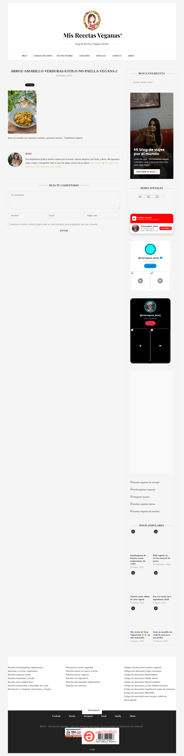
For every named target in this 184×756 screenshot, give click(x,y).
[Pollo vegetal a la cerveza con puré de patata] (163, 542)
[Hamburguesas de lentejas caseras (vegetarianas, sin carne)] (140, 542)
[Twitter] (144, 56)
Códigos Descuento (42, 56)
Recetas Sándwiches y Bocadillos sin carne (28, 685)
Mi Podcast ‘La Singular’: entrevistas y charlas (29, 689)
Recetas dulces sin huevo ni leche (82, 671)
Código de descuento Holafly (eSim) (141, 678)
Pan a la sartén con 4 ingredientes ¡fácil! (162, 598)
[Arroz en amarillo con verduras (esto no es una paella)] (163, 618)
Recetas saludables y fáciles (21, 678)
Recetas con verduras (76, 685)
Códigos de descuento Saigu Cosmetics (142, 671)
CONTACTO (117, 56)
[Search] (160, 56)
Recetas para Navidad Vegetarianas (83, 682)
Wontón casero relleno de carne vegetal (140, 598)
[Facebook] (141, 56)
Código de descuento (134, 685)
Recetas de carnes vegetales (79, 667)
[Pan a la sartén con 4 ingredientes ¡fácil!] (163, 583)
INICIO (24, 56)
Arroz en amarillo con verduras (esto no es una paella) (162, 635)
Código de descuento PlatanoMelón (140, 674)
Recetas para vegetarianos (20, 682)
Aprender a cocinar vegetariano (23, 671)
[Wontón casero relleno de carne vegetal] (140, 583)
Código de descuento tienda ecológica (142, 682)
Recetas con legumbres (77, 678)
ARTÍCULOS (101, 56)
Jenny (28, 154)
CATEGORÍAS (84, 56)
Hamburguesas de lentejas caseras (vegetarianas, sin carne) (138, 559)
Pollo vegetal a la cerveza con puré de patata (161, 558)
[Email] (150, 56)
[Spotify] (153, 56)
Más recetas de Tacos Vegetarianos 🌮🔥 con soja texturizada (140, 635)
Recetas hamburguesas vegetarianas (25, 667)
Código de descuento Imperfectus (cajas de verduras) (149, 689)
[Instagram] (147, 56)
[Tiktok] (156, 56)
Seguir (150, 323)
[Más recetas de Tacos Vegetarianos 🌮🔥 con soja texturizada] (140, 618)
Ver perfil (150, 266)
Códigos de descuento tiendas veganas (142, 667)
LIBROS (131, 56)
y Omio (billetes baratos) (156, 685)
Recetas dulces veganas (77, 674)
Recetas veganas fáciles (19, 674)
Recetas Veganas (65, 56)
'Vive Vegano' (96, 163)
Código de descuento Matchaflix (139, 692)
